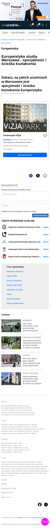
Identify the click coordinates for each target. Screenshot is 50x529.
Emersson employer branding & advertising (25, 524)
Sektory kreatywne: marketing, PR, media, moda (17, 412)
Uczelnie (31, 33)
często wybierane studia (31, 363)
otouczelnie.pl (6, 517)
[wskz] (25, 10)
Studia (5, 33)
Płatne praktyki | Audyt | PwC (11, 443)
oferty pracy (27, 324)
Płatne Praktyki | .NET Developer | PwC (14, 448)
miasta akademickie (30, 376)
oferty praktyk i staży (30, 326)
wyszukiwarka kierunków (32, 341)
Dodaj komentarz (40, 215)
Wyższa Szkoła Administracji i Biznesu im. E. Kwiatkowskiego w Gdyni (28, 256)
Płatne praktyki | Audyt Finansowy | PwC (15, 450)
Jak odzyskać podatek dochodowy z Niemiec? (16, 408)
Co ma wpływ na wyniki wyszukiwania (12, 93)
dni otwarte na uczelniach (32, 383)
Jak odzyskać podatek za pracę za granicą (15, 406)
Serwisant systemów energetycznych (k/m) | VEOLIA (19, 427)
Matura (42, 33)
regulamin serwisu (30, 211)
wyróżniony (6, 156)
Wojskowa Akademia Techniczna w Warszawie (26, 227)
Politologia (7, 139)
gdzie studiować (28, 361)
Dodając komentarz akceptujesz (18, 211)
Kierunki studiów (18, 33)
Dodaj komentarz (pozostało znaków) (16, 190)
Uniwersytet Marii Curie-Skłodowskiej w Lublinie (27, 249)
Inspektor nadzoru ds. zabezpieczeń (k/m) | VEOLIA (19, 424)
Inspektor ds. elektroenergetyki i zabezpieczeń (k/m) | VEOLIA (22, 429)
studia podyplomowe (30, 365)
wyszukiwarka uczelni (30, 379)
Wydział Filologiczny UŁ (17, 234)
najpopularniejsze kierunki (32, 343)
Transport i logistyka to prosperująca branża (16, 410)
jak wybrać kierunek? (30, 345)
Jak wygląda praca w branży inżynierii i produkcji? (17, 415)
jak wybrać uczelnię (30, 381)
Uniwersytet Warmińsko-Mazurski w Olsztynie (27, 242)
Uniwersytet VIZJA (12, 135)
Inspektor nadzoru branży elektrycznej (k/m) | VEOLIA (19, 431)
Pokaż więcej (7, 149)
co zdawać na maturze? (31, 348)
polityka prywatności (38, 517)
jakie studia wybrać (30, 358)
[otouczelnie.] (11, 25)
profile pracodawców (30, 331)
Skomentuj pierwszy (45, 521)
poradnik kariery (28, 328)
